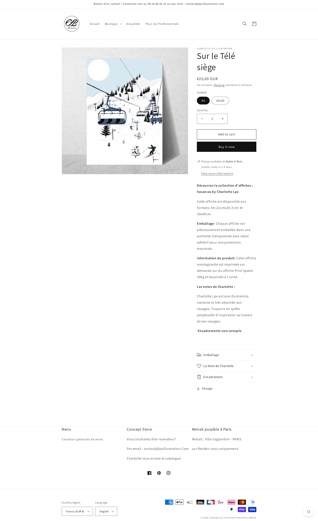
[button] (113, 23)
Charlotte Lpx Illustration (222, 517)
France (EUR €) (75, 511)
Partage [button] (207, 388)
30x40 (220, 101)
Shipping (219, 85)
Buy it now (226, 147)
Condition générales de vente (82, 439)
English (104, 511)
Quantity (202, 110)
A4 (203, 101)
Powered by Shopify (246, 517)
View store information (217, 173)
